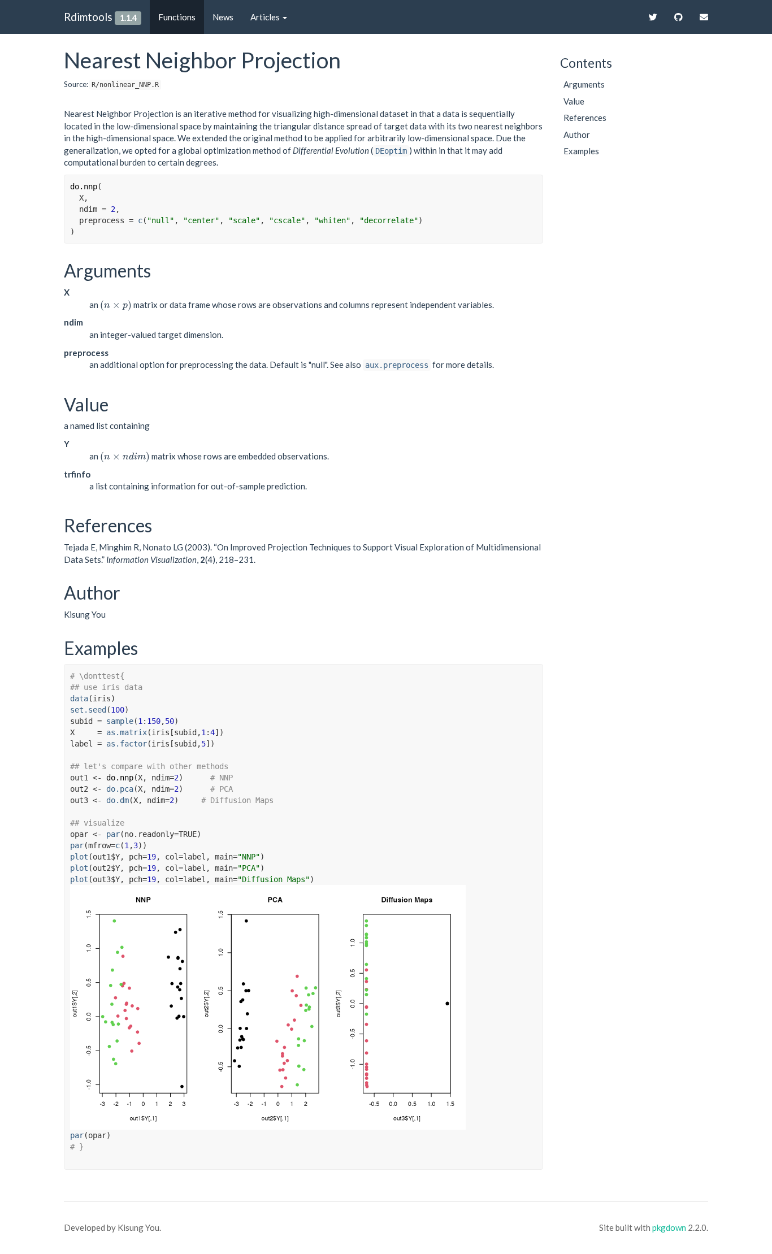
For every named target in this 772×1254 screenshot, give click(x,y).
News (222, 17)
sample (119, 721)
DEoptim (391, 150)
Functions (177, 17)
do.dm (117, 800)
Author (576, 134)
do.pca (119, 788)
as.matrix (126, 732)
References (584, 117)
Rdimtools (88, 16)
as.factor (126, 743)
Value (573, 101)
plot (79, 856)
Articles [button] (265, 17)
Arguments (584, 84)
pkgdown (669, 1227)
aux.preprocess (396, 365)
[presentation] (116, 305)
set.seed (88, 709)
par (113, 834)
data (79, 698)
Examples (581, 151)
